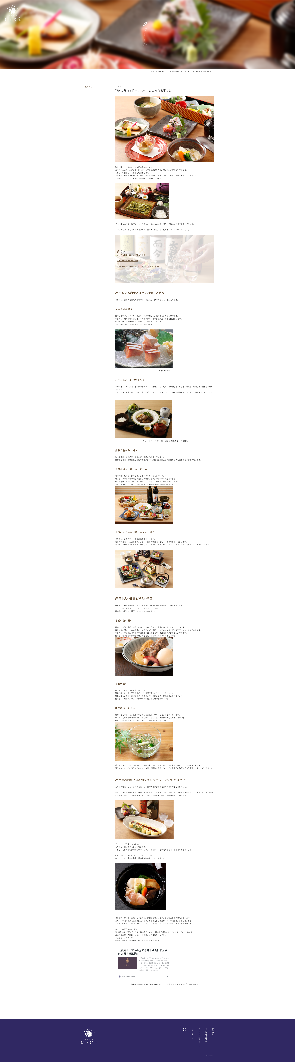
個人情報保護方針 (206, 1035)
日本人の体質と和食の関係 (127, 261)
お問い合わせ (192, 1033)
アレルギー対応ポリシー (199, 1038)
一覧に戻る (87, 87)
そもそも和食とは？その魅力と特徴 (131, 255)
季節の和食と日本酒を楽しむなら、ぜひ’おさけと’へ (138, 266)
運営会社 (213, 1031)
